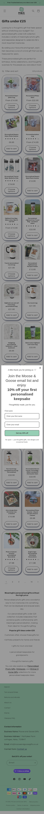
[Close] (40, 367)
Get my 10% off (22, 433)
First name (9, 411)
